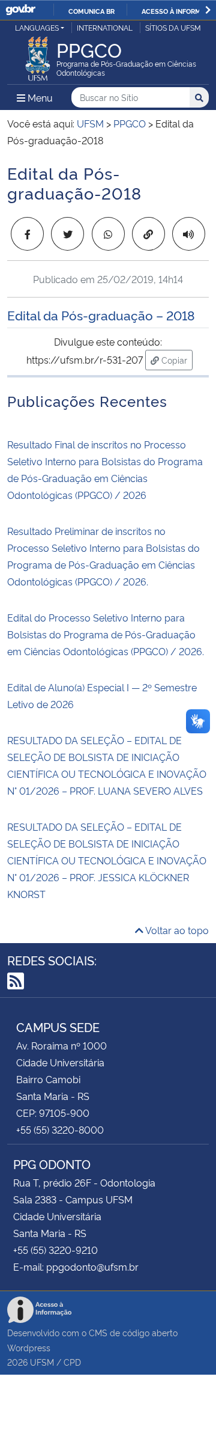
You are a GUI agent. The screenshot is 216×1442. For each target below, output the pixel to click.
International (105, 27)
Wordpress (28, 1347)
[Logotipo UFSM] (37, 55)
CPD (72, 1361)
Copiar (176, 359)
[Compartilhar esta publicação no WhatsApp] (108, 234)
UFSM (42, 1361)
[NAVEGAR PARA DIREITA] (208, 10)
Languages (37, 27)
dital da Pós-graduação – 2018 (105, 314)
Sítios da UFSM (173, 27)
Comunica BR (91, 11)
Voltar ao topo (176, 929)
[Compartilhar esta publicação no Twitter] (67, 234)
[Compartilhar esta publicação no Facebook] (27, 234)
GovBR (20, 10)
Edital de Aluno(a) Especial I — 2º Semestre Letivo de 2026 (102, 695)
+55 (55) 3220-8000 (60, 1129)
